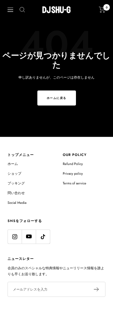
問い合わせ (16, 192)
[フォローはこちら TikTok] (43, 237)
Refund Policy (73, 163)
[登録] (96, 289)
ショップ (14, 173)
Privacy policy (73, 173)
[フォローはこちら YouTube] (29, 237)
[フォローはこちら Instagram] (15, 237)
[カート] (102, 10)
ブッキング (16, 183)
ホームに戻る (57, 98)
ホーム (13, 163)
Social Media (17, 202)
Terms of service (74, 183)
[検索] (22, 10)
